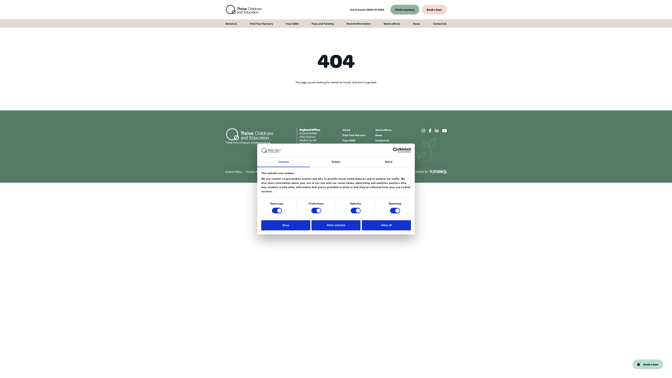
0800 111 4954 (375, 9)
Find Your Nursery (261, 23)
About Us (231, 23)
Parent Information (358, 23)
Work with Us (392, 23)
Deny (285, 225)
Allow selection (336, 225)
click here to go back (364, 82)
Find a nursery (404, 9)
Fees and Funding (323, 23)
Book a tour (434, 9)
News (416, 23)
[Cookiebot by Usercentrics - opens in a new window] (395, 150)
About (346, 130)
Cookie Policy (233, 171)
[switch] (316, 211)
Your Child (292, 23)
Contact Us (440, 23)
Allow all (386, 225)
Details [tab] (336, 161)
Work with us (383, 130)
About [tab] (388, 161)
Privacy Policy (254, 171)
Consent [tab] (283, 161)
